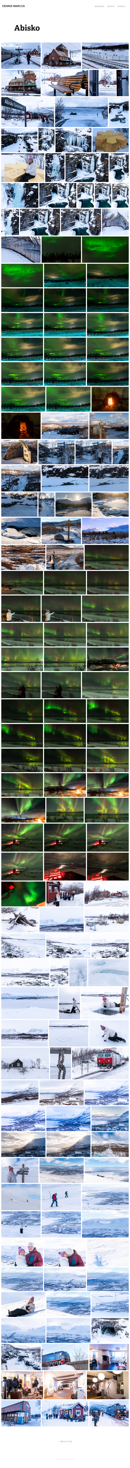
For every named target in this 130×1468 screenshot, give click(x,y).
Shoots (110, 6)
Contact (121, 6)
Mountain (99, 6)
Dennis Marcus (13, 6)
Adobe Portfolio (69, 1459)
